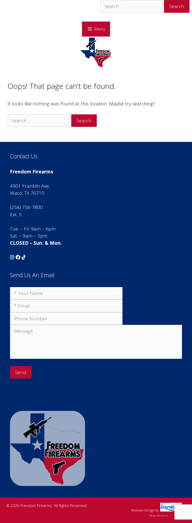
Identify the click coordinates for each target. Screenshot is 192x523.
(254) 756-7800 (26, 207)
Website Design (143, 510)
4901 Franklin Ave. (30, 186)
